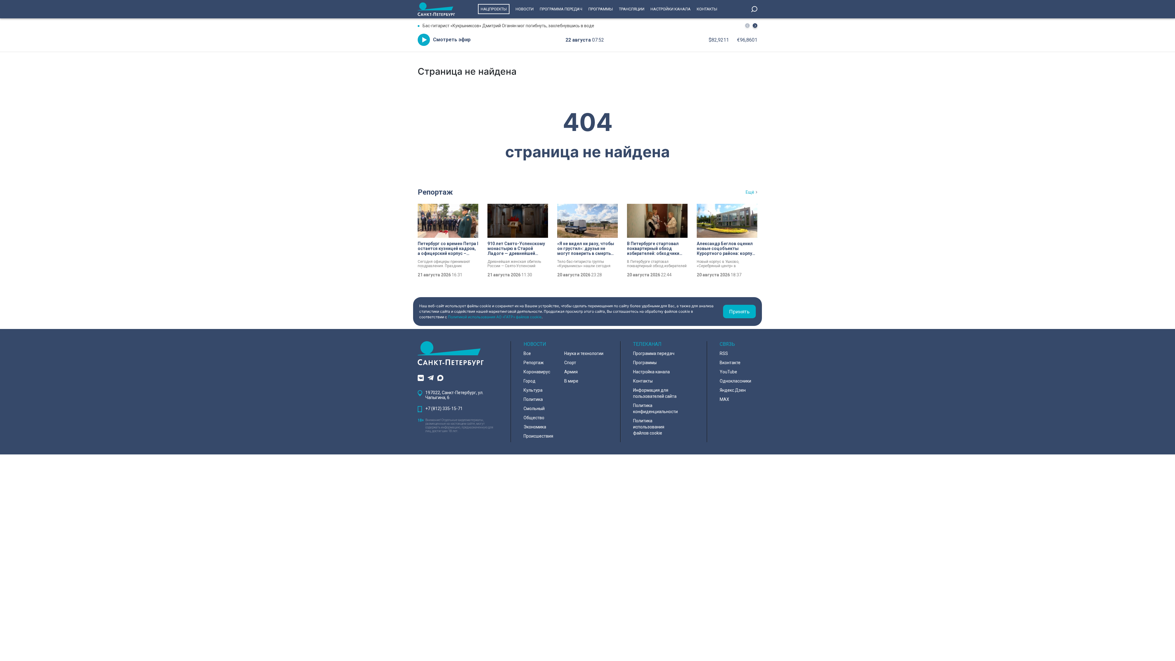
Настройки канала (671, 9)
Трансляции (631, 9)
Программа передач (561, 9)
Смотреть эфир (452, 40)
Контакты (707, 9)
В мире (571, 381)
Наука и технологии (583, 353)
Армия (571, 371)
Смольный (534, 408)
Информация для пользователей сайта (655, 393)
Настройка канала (651, 371)
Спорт (570, 362)
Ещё (750, 192)
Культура (533, 390)
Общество (534, 417)
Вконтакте (730, 362)
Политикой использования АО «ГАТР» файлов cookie (495, 317)
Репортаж (435, 192)
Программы (600, 9)
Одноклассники (735, 381)
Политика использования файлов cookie (648, 426)
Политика (533, 399)
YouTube (728, 371)
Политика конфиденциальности (655, 408)
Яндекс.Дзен (733, 390)
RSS (724, 353)
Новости (525, 9)
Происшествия (538, 436)
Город (529, 381)
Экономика (535, 426)
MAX (724, 399)
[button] (755, 25)
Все (527, 353)
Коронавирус (537, 371)
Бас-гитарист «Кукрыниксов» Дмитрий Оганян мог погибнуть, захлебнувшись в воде (508, 25)
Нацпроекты (494, 9)
